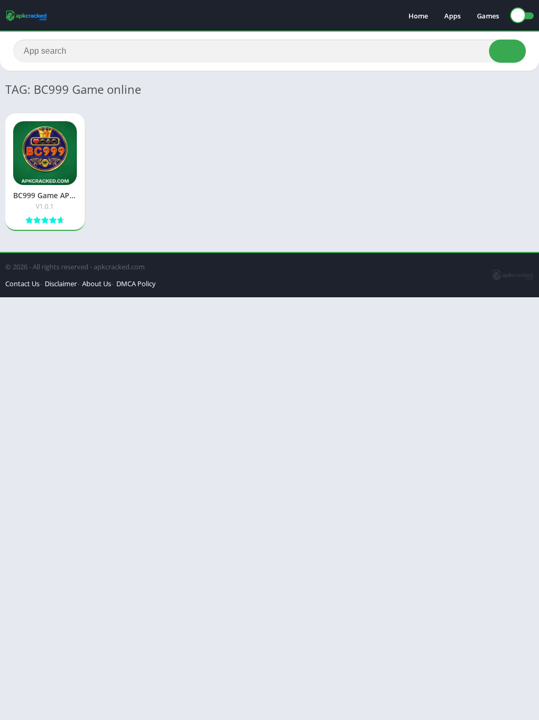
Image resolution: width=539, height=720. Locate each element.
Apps (452, 16)
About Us (96, 283)
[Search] (507, 51)
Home (418, 16)
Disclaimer (61, 283)
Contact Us (22, 283)
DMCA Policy (136, 283)
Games (488, 16)
